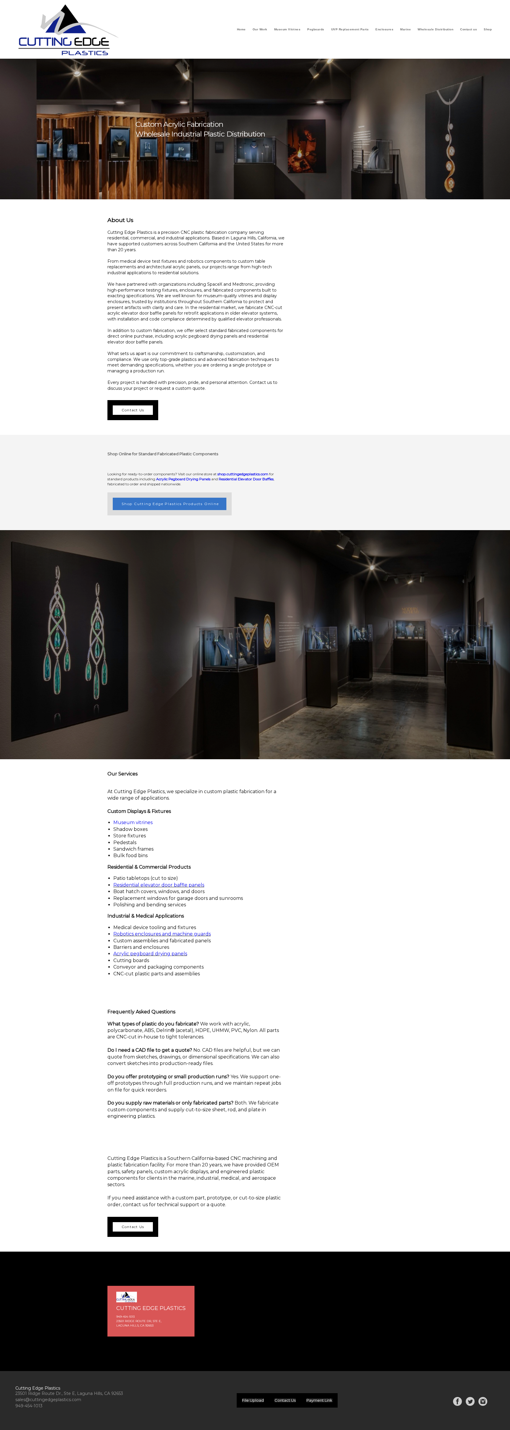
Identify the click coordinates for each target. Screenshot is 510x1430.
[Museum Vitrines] (287, 34)
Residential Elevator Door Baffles (246, 479)
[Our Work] (260, 34)
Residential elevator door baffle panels (158, 885)
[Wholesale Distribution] (435, 34)
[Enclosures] (384, 34)
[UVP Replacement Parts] (350, 34)
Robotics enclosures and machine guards (162, 934)
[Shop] (488, 34)
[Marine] (405, 34)
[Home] (241, 34)
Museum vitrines (133, 822)
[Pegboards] (315, 34)
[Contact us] (468, 34)
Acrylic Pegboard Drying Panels (183, 479)
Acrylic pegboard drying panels (150, 953)
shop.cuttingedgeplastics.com (243, 474)
